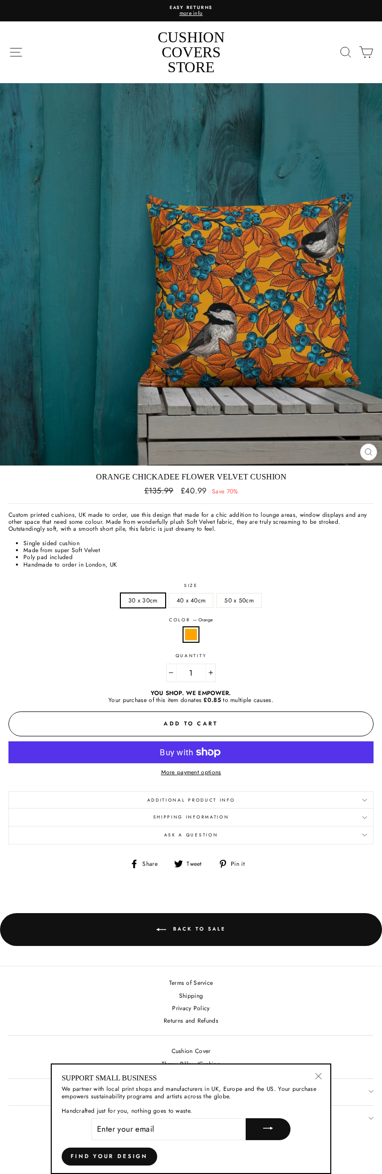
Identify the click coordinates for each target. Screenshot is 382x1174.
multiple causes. (252, 700)
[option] (191, 10)
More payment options (191, 772)
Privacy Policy (190, 1008)
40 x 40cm (191, 600)
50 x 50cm (239, 600)
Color (191, 620)
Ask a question (191, 834)
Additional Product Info (191, 800)
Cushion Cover (191, 1051)
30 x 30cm (143, 600)
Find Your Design (109, 1156)
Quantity (191, 656)
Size (191, 585)
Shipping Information (191, 817)
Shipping (191, 995)
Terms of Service (191, 982)
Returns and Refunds (191, 1020)
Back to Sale (198, 929)
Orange (191, 634)
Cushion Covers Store (191, 52)
